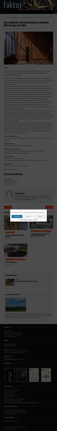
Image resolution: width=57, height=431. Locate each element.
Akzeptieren (17, 216)
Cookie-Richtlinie (23, 219)
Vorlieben (40, 216)
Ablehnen (28, 216)
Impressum (29, 219)
